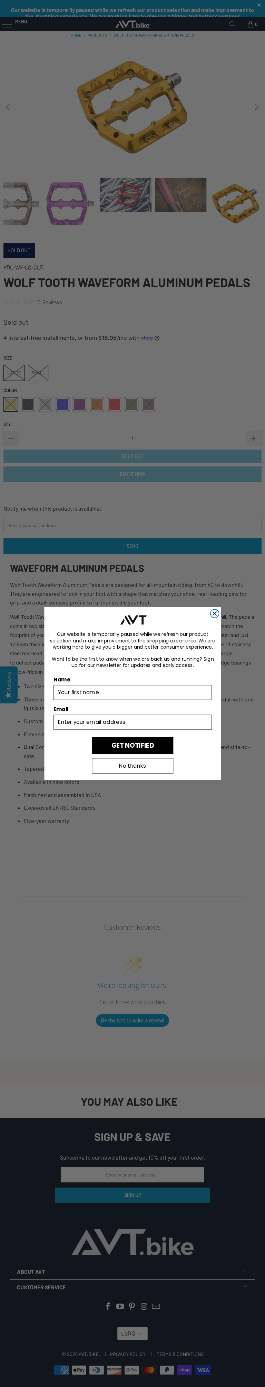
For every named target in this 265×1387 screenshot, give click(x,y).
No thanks (132, 765)
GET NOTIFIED (132, 745)
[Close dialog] (214, 613)
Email (61, 709)
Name (61, 679)
